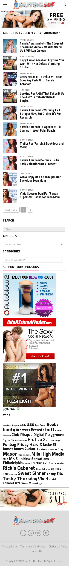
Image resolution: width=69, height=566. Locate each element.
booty (9, 429)
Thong (51, 473)
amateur (7, 425)
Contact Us (36, 551)
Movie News (27, 140)
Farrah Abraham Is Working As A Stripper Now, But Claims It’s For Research (40, 113)
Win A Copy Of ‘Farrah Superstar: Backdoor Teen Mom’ (40, 178)
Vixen (24, 483)
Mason (10, 454)
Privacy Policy (9, 546)
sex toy (13, 474)
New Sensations (36, 458)
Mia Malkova (24, 454)
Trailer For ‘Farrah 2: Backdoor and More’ (42, 145)
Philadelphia (13, 462)
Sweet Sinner (32, 473)
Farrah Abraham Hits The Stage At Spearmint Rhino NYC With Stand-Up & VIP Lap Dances (41, 47)
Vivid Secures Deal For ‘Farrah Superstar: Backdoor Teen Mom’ (40, 195)
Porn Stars (27, 39)
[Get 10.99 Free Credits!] (16, 409)
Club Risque (22, 434)
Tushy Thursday (20, 478)
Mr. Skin (16, 459)
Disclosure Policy (58, 546)
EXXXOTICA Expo (53, 440)
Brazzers (23, 430)
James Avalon (24, 449)
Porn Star (48, 463)
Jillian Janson (42, 449)
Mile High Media (47, 453)
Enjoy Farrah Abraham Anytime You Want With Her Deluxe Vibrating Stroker (42, 63)
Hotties (25, 89)
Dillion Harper (21, 440)
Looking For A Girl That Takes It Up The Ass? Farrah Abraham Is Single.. (42, 97)
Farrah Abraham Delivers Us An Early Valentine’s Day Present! (39, 162)
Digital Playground (48, 435)
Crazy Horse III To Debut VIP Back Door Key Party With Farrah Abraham (41, 80)
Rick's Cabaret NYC (45, 469)
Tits (59, 473)
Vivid (43, 478)
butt (49, 429)
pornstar (59, 463)
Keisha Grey (56, 449)
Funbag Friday (16, 444)
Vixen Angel (36, 483)
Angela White (19, 425)
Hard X (35, 444)
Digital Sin (9, 440)
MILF (5, 459)
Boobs (53, 424)
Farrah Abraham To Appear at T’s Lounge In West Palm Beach (40, 128)
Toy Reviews (27, 56)
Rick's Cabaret (19, 468)
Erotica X (37, 439)
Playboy (26, 463)
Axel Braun (40, 425)
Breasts (37, 430)
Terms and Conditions (32, 546)
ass (30, 424)
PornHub (36, 463)
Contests (26, 173)
